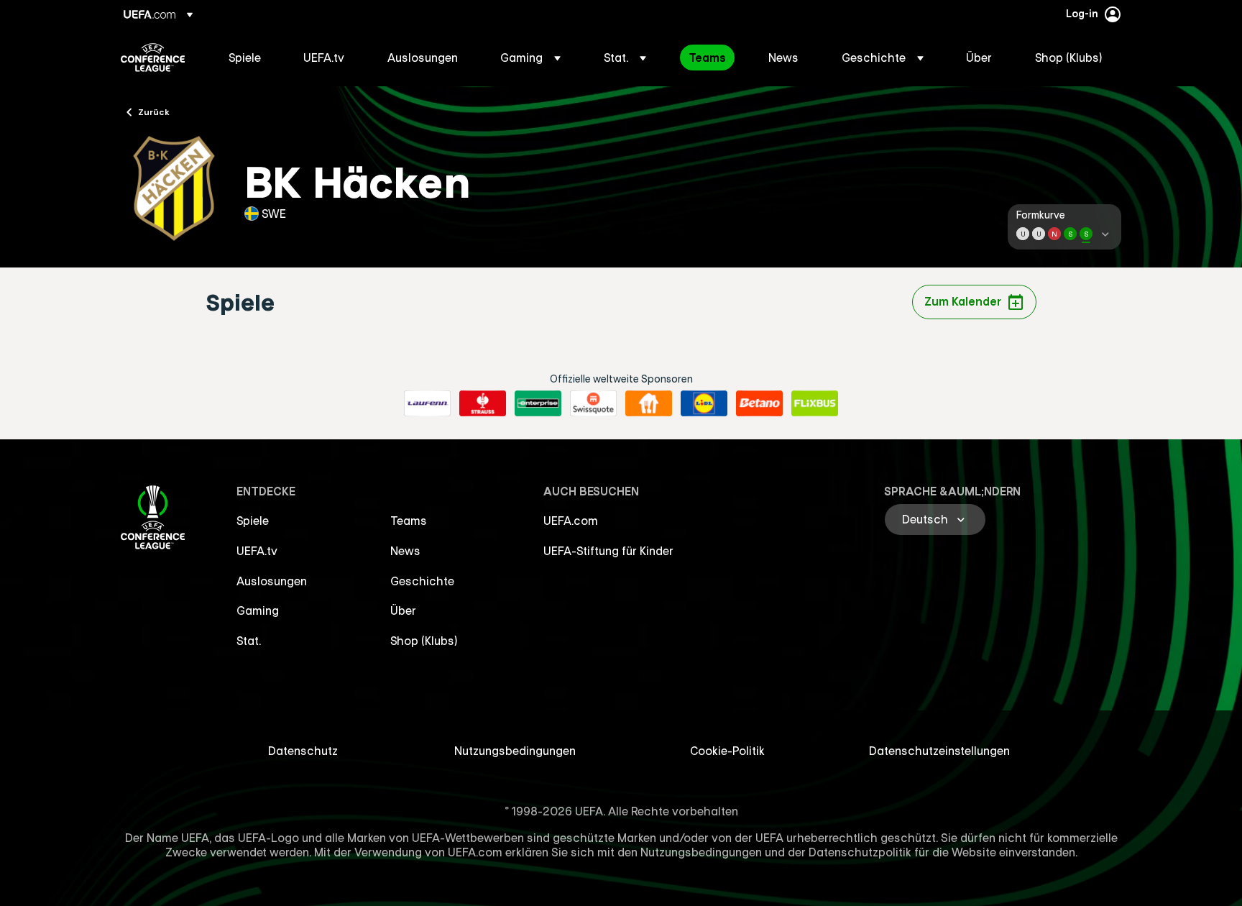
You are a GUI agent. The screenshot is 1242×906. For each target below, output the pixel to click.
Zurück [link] (154, 111)
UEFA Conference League (153, 57)
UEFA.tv (256, 550)
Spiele (252, 520)
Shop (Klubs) (424, 640)
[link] (244, 57)
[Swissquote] (593, 403)
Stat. (248, 640)
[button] (530, 57)
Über (403, 610)
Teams (408, 520)
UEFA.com (570, 520)
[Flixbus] (814, 403)
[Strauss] (482, 403)
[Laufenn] (427, 403)
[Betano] (759, 403)
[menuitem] (248, 57)
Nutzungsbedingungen (515, 750)
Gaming (257, 610)
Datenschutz (303, 750)
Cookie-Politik (727, 750)
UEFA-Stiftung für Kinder (608, 550)
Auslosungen (271, 581)
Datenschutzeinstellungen (939, 750)
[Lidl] (704, 403)
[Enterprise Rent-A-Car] (538, 403)
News (405, 550)
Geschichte (422, 581)
